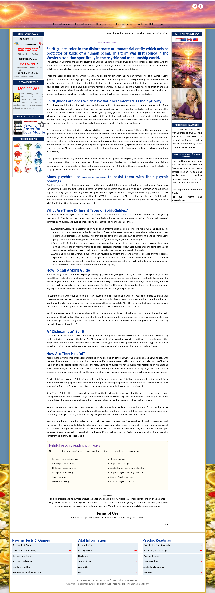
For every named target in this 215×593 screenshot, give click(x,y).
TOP (166, 524)
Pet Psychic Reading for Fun (27, 572)
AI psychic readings (120, 463)
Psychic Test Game (22, 545)
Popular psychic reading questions (127, 472)
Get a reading (103, 24)
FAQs (80, 572)
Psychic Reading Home (118, 33)
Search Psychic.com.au (121, 477)
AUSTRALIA (26, 39)
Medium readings (61, 481)
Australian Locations (153, 567)
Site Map (147, 572)
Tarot (161, 24)
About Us (83, 567)
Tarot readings (59, 477)
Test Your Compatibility (24, 550)
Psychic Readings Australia (156, 545)
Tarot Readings (150, 561)
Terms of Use (32, 77)
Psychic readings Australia (65, 459)
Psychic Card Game (22, 561)
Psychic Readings (61, 24)
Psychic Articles (124, 24)
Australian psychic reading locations (128, 468)
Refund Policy (188, 144)
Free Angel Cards (181, 189)
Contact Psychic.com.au (122, 481)
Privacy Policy (85, 550)
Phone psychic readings (64, 463)
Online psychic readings (64, 468)
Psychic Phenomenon (143, 33)
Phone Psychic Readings (155, 550)
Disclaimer (83, 556)
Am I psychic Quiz (22, 567)
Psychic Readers (83, 24)
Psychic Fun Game (22, 556)
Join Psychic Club (145, 24)
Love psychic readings (63, 472)
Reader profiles (117, 459)
